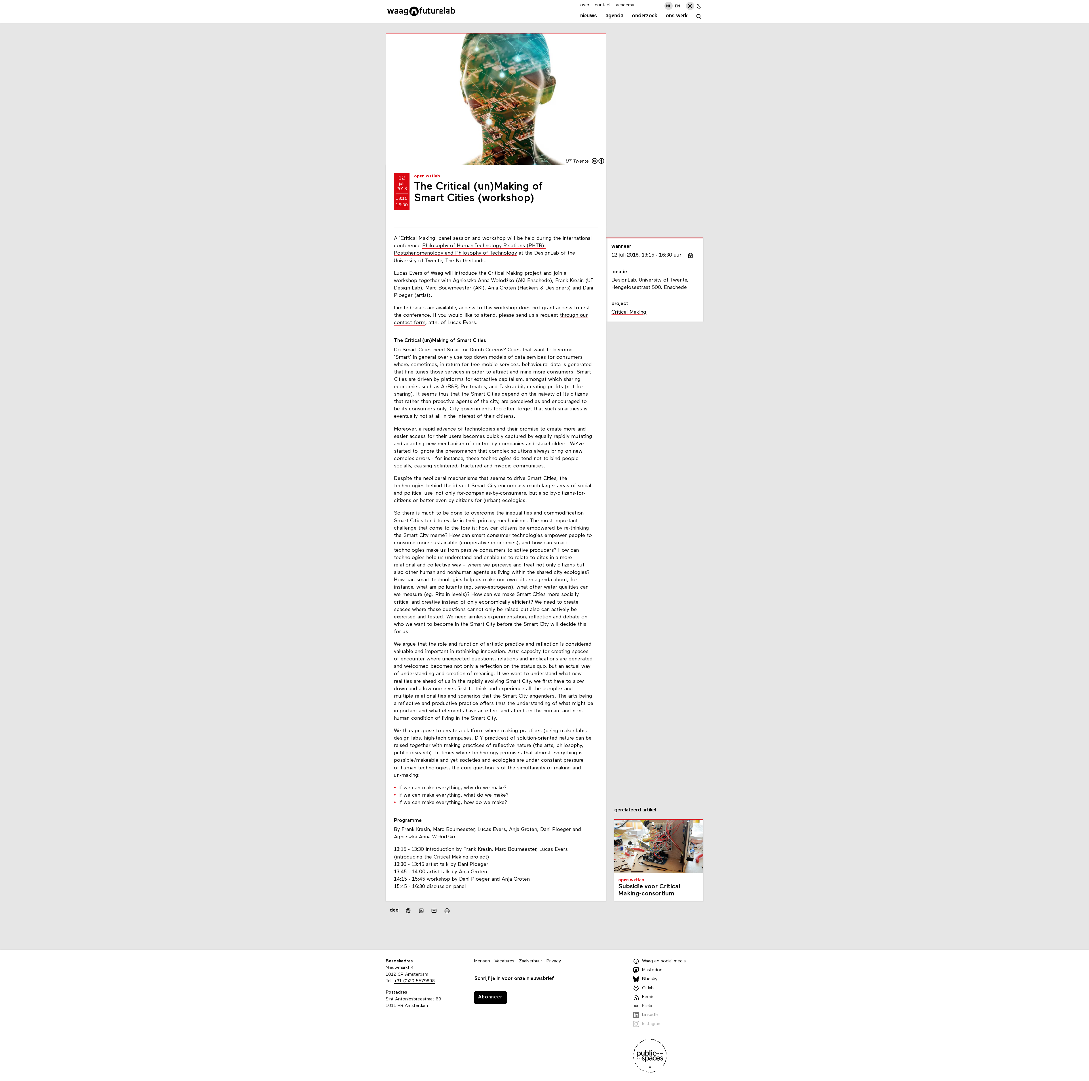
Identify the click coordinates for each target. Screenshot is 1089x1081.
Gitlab (648, 988)
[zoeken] (699, 16)
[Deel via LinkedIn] (421, 910)
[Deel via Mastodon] (408, 910)
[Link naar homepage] (421, 11)
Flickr (647, 1006)
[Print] (447, 910)
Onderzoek (644, 16)
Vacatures (504, 961)
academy (625, 5)
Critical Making (628, 312)
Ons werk (677, 16)
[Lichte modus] (690, 6)
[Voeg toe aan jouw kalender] (690, 255)
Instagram (652, 1024)
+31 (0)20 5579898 (414, 981)
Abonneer (490, 997)
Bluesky (649, 979)
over (584, 5)
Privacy (553, 961)
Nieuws (588, 16)
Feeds (648, 997)
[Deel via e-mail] (434, 910)
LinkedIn (650, 1015)
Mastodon (652, 970)
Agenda (614, 16)
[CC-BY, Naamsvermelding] (598, 161)
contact (603, 5)
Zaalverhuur (530, 961)
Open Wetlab (427, 176)
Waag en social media (664, 961)
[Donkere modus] (699, 6)
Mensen (482, 961)
